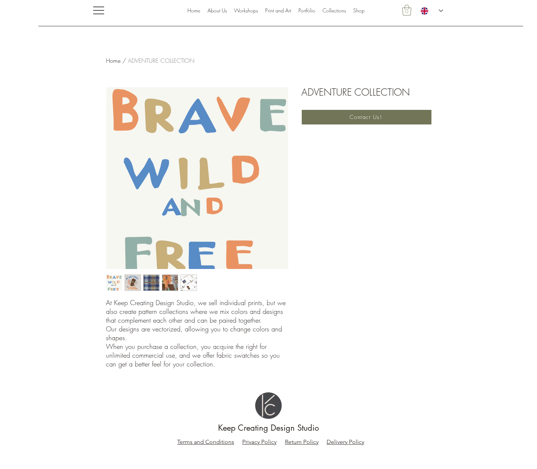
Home (113, 61)
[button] (98, 10)
